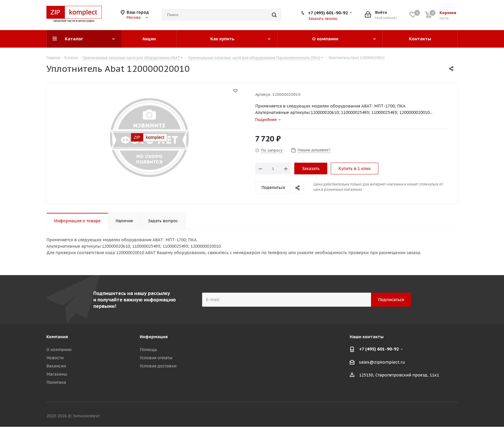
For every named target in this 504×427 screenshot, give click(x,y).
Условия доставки (158, 366)
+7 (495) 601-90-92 (328, 12)
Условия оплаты (156, 357)
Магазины (56, 374)
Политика (56, 382)
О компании (58, 349)
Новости (55, 357)
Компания (57, 336)
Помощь (148, 349)
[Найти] (274, 15)
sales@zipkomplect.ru (382, 362)
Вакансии (56, 366)
